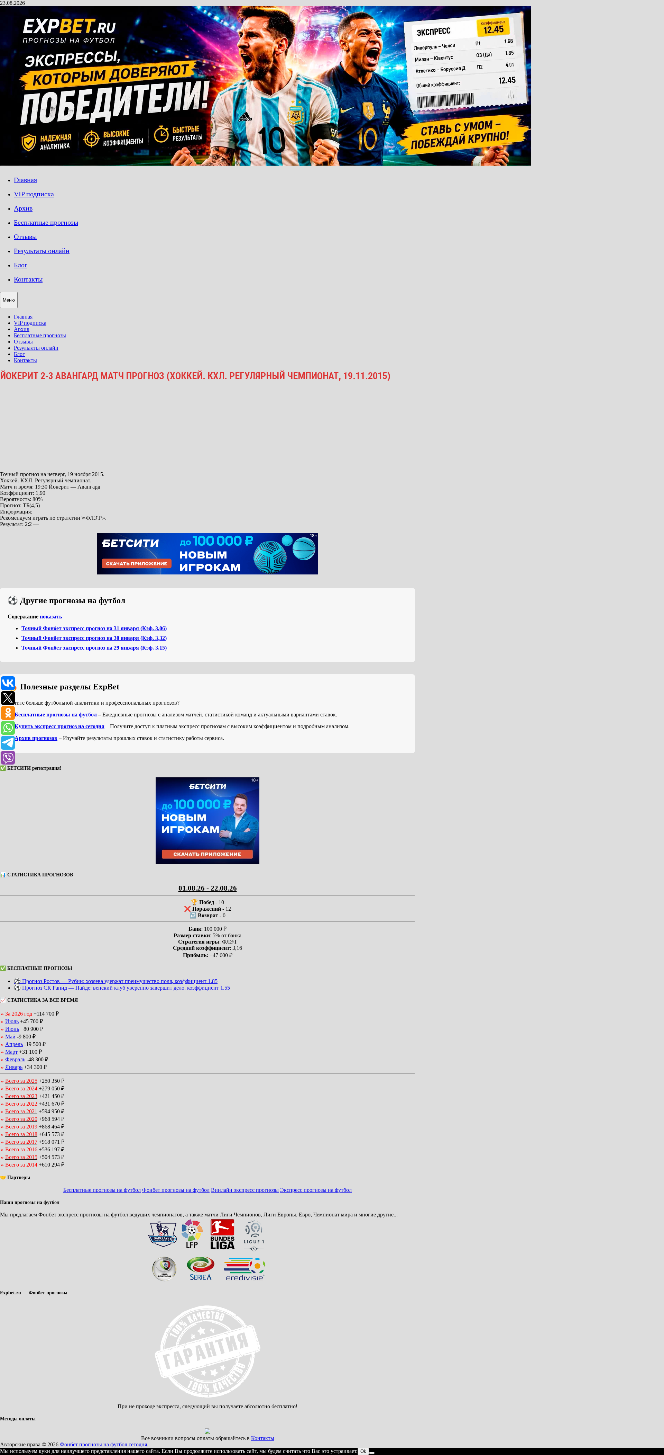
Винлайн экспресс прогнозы (245, 1190)
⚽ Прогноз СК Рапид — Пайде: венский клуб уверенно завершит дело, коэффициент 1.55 (122, 988)
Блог (20, 265)
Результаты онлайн (42, 251)
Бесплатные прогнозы (46, 222)
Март (11, 1052)
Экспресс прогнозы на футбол (316, 1190)
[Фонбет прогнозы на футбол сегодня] (265, 164)
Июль (12, 1021)
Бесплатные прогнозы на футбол (56, 714)
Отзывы (25, 236)
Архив (23, 208)
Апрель (14, 1044)
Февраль (15, 1059)
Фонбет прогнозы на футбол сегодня (103, 1444)
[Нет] (372, 1453)
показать (51, 616)
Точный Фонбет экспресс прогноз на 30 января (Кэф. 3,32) (94, 638)
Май (10, 1036)
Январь (13, 1067)
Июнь (12, 1029)
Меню (9, 300)
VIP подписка (34, 194)
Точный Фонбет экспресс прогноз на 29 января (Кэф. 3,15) (94, 648)
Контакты (28, 279)
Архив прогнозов (36, 738)
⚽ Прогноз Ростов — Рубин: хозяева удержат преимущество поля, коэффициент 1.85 (116, 981)
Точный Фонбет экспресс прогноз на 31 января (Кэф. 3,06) (94, 628)
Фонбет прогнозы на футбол (176, 1190)
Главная (25, 180)
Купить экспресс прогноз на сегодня (59, 726)
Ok (363, 1451)
